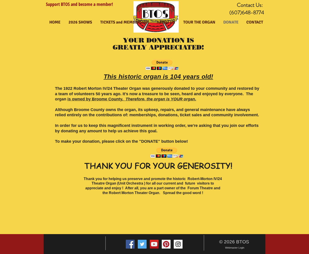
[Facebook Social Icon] (130, 244)
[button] (162, 64)
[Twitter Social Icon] (142, 244)
